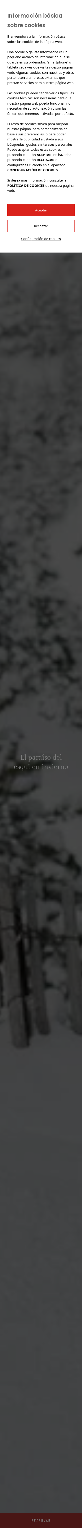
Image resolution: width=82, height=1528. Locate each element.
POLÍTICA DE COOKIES (25, 185)
